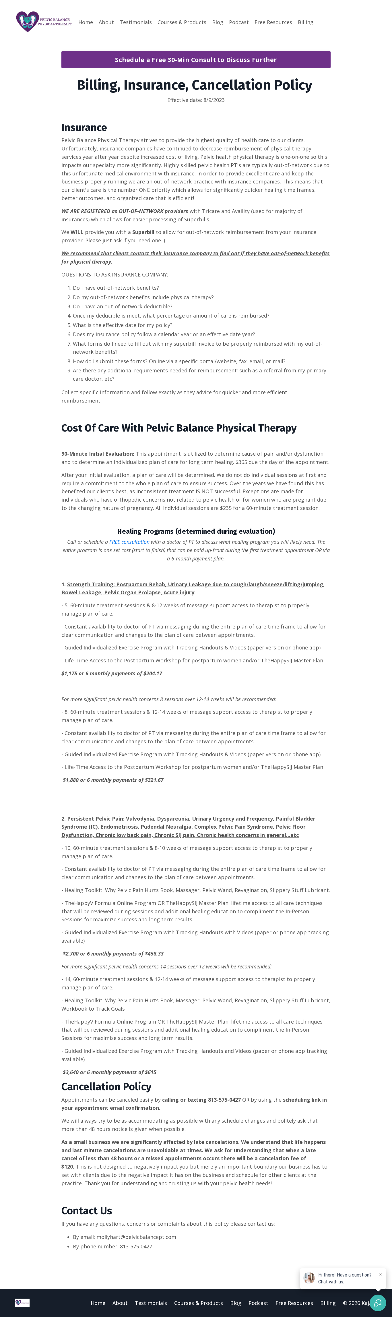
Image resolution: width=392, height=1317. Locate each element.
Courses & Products (182, 22)
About (106, 22)
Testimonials (136, 22)
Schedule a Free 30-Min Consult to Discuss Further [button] (196, 59)
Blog (217, 22)
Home (85, 22)
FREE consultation (129, 541)
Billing (305, 22)
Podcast (239, 22)
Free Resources (273, 22)
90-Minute (74, 453)
